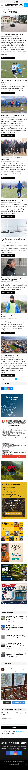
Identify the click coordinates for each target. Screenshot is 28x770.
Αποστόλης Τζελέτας (5, 161)
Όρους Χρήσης (20, 731)
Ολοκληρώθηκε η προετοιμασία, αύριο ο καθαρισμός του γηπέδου (13, 279)
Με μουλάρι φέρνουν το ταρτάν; (10, 355)
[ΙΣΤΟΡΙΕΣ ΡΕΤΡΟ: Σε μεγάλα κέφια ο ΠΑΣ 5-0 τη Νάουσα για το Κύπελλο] (3, 637)
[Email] (20, 753)
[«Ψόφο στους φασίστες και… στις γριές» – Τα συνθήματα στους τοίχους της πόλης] (3, 654)
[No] (26, 765)
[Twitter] (12, 753)
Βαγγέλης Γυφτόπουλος (6, 84)
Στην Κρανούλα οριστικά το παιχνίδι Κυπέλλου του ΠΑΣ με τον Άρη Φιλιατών (16, 618)
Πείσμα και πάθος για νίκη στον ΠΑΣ (12, 200)
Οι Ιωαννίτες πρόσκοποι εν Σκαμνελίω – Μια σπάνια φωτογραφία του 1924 (16, 645)
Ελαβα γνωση (14, 767)
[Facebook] (8, 753)
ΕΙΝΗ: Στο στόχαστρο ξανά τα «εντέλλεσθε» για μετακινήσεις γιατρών (15, 627)
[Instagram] (16, 753)
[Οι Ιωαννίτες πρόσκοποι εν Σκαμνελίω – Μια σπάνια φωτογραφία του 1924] (3, 645)
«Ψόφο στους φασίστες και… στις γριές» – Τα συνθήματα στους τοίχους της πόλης (16, 654)
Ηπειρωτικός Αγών (5, 36)
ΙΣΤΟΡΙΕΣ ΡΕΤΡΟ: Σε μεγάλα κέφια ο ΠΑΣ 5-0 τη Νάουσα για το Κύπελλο (16, 636)
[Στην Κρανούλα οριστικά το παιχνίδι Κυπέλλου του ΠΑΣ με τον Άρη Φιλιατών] (3, 618)
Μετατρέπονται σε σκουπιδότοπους (12, 34)
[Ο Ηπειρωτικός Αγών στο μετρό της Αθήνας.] (14, 686)
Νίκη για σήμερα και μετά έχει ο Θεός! (12, 115)
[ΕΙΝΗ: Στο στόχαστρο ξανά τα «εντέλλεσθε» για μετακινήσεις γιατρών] (3, 627)
